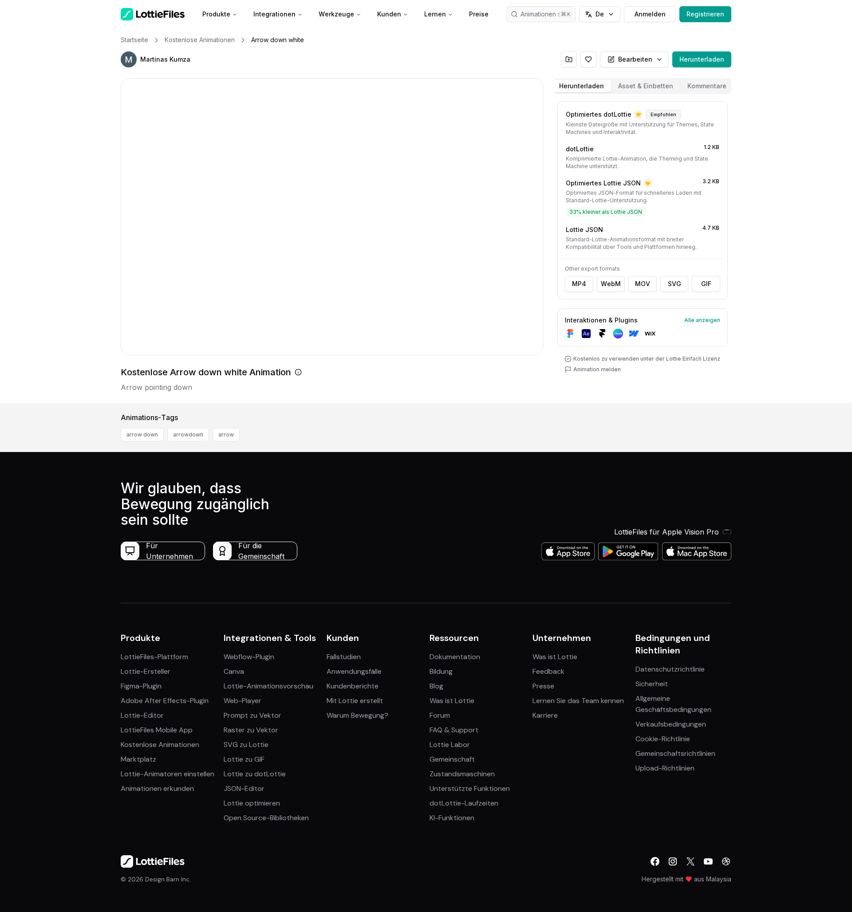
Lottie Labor (450, 744)
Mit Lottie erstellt (355, 700)
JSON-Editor (244, 788)
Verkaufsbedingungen (670, 724)
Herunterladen (701, 59)
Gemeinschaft (452, 759)
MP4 (579, 283)
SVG (674, 283)
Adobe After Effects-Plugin (165, 700)
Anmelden (650, 14)
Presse (543, 686)
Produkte (216, 14)
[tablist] (642, 86)
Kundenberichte (353, 686)
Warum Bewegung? (357, 715)
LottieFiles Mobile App (157, 730)
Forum (440, 715)
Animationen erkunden (157, 788)
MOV (642, 283)
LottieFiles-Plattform (154, 656)
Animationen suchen (548, 14)
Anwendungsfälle (354, 671)
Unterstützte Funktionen (470, 788)
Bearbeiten (635, 59)
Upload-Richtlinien (664, 768)
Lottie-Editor (142, 715)
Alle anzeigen (702, 320)
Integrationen (274, 14)
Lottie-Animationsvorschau (268, 686)
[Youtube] (708, 861)
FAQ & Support (454, 730)
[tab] (581, 86)
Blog (436, 686)
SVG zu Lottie (246, 744)
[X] (690, 861)
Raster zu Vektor (251, 730)
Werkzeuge (336, 14)
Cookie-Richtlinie (662, 738)
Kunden (389, 14)
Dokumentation (455, 656)
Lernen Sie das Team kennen (578, 700)
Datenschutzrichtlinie (670, 669)
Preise (479, 14)
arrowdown (188, 434)
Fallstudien (344, 656)
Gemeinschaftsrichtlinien (675, 753)
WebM (611, 283)
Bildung (441, 671)
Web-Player (242, 700)
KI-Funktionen (452, 817)
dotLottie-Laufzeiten (464, 803)
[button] (129, 59)
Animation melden (597, 369)
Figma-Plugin (141, 686)
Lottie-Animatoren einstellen (167, 773)
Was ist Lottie (452, 700)
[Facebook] (655, 861)
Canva (234, 671)
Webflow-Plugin (249, 656)
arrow (226, 434)
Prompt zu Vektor (252, 715)
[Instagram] (672, 861)
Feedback (548, 671)
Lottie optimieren (252, 803)
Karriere (545, 715)
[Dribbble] (726, 861)
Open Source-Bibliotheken (266, 817)
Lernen (435, 14)
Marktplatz (138, 759)
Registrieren (705, 14)
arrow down (142, 434)
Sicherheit (651, 683)
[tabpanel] (642, 250)
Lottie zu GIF (244, 759)
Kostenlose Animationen (160, 744)
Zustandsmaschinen (462, 773)
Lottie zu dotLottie (255, 773)
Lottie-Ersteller (145, 671)
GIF (706, 283)
